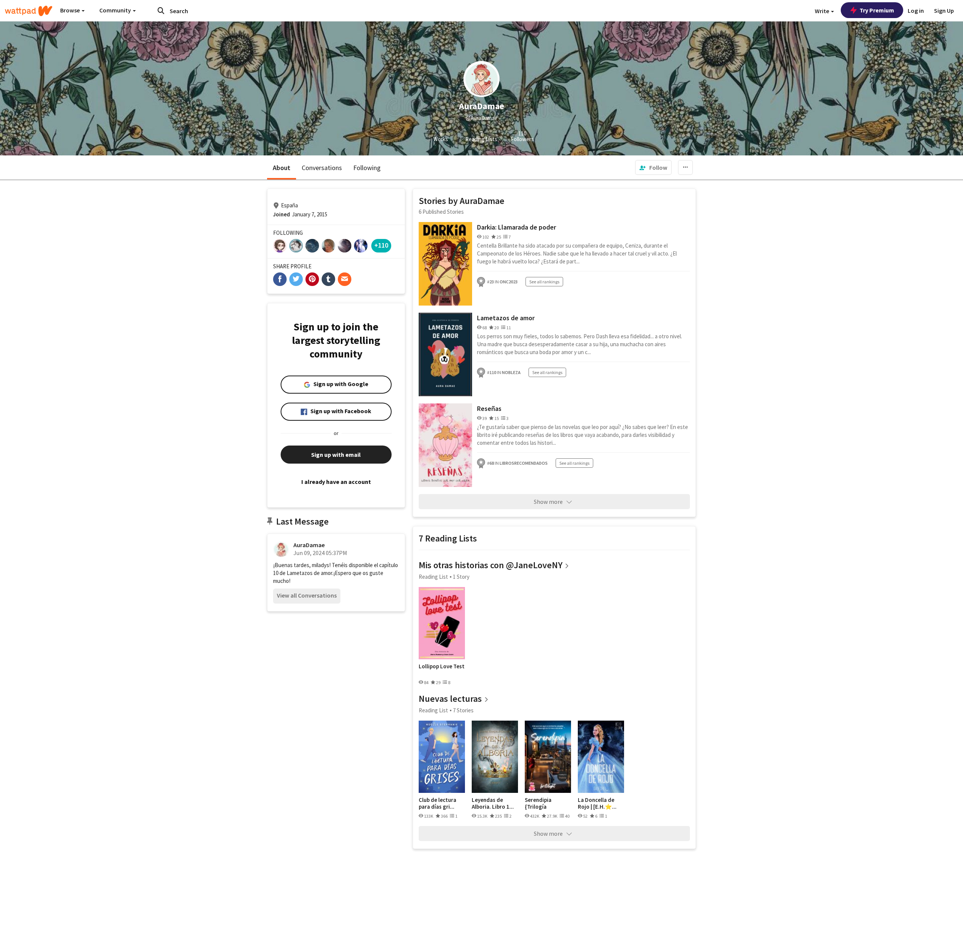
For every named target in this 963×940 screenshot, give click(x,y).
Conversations (322, 167)
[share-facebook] (280, 279)
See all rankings (544, 281)
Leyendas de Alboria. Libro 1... (493, 803)
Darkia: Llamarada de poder (516, 227)
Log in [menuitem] (916, 10)
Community (115, 10)
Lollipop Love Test (442, 666)
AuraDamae (309, 544)
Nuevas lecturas (450, 698)
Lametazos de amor (506, 317)
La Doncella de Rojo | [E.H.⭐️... (597, 803)
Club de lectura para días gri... (437, 803)
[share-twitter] (296, 279)
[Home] (28, 11)
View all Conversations (307, 595)
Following (367, 167)
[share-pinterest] (312, 279)
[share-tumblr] (328, 279)
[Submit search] (161, 11)
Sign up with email (336, 454)
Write (822, 11)
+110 (381, 245)
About (281, 167)
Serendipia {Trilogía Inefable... (538, 803)
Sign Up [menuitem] (944, 10)
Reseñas (489, 408)
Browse (70, 10)
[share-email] (344, 279)
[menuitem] (653, 167)
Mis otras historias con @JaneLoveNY (490, 565)
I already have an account (336, 481)
